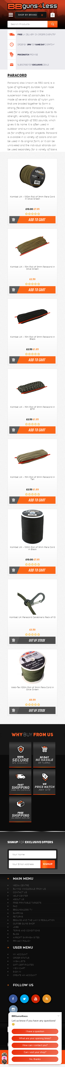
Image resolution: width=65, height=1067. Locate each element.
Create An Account (25, 975)
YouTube (35, 998)
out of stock (37, 640)
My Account (20, 954)
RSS (46, 998)
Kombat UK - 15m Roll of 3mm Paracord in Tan (32, 478)
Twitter (24, 998)
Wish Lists (19, 961)
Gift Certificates (23, 965)
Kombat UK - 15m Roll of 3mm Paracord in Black (32, 338)
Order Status (21, 958)
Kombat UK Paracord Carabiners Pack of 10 (33, 617)
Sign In (17, 971)
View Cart (19, 968)
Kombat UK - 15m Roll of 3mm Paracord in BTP (32, 408)
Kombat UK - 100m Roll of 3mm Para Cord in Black (32, 548)
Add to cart (36, 220)
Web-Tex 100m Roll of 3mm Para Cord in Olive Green (32, 688)
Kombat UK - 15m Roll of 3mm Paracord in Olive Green (32, 268)
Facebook (13, 998)
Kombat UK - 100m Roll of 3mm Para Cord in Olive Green (32, 198)
